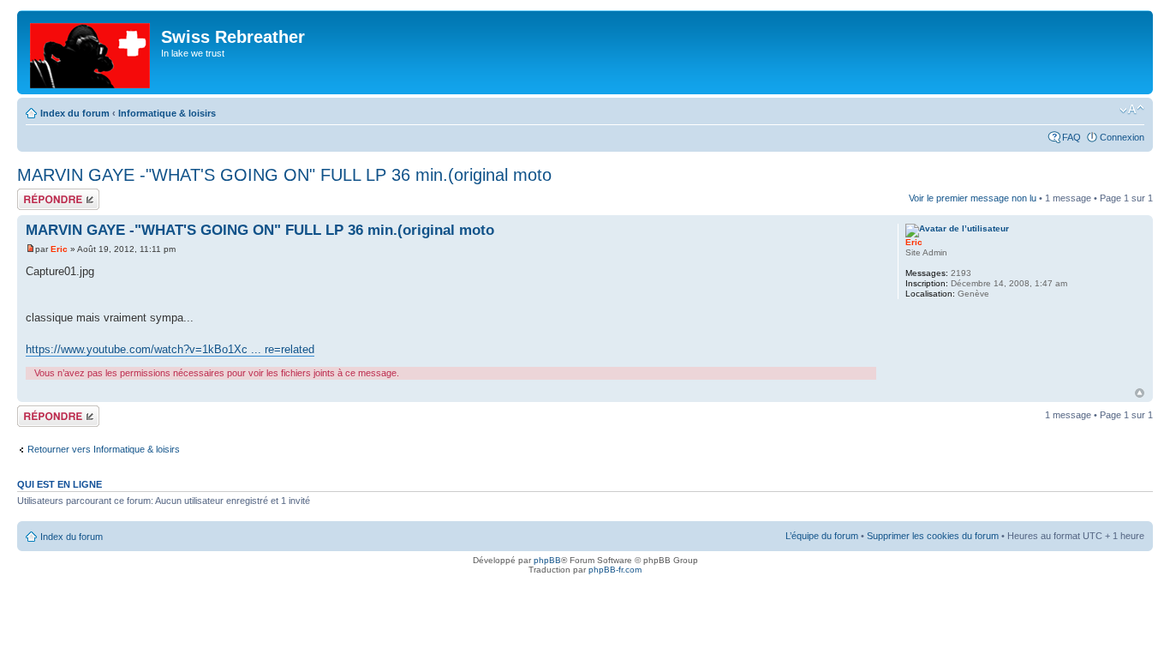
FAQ (1071, 137)
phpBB (547, 560)
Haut (1139, 393)
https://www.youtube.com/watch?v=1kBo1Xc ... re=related (170, 349)
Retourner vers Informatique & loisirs (103, 449)
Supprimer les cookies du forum (933, 536)
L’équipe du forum (821, 536)
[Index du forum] (91, 52)
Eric (59, 249)
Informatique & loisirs (167, 113)
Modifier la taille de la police (1131, 109)
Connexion (1122, 137)
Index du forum (75, 113)
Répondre (37, 194)
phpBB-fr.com (615, 569)
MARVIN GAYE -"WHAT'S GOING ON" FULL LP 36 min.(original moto (284, 174)
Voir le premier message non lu (972, 198)
